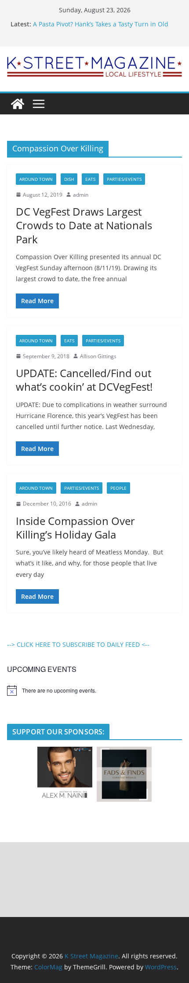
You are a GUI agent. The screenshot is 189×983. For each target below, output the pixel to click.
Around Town (36, 179)
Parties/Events (124, 179)
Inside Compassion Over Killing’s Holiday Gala (75, 528)
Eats (90, 179)
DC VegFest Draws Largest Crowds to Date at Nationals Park (84, 225)
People (118, 488)
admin (80, 194)
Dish (69, 179)
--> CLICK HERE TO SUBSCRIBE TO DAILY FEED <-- (78, 644)
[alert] (94, 690)
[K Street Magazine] (17, 103)
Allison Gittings (98, 356)
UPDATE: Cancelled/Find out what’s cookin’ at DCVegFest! (84, 380)
